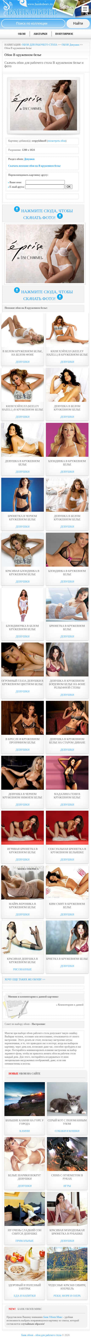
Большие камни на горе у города (25, 1122)
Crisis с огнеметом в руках (67, 1177)
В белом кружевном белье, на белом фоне (23, 353)
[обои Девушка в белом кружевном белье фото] (67, 385)
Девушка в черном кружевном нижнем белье (22, 795)
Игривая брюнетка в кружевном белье (22, 850)
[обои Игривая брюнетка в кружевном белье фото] (22, 828)
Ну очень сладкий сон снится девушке (24, 1232)
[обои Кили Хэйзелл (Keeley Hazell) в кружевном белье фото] (67, 330)
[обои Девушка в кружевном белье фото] (22, 440)
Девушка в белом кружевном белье (67, 408)
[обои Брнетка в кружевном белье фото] (67, 937)
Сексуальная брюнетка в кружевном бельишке (67, 850)
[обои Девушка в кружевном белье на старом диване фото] (67, 718)
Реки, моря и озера (67, 1295)
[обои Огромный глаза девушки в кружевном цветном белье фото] (22, 659)
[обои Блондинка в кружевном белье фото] (67, 440)
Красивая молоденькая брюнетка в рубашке (67, 1232)
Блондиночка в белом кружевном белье (22, 627)
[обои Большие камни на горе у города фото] (24, 1099)
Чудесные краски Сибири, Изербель (67, 1287)
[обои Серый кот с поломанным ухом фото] (67, 1099)
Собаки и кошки (67, 1131)
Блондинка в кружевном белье (67, 463)
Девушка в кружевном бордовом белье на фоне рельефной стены (67, 684)
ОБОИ (21, 33)
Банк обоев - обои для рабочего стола (41, 1335)
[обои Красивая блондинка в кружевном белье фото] (22, 550)
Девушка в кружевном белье (22, 463)
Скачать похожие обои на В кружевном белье (34, 165)
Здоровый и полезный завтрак (24, 1287)
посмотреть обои (57, 140)
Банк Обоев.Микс (52, 1317)
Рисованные (22, 969)
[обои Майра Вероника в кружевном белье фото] (22, 883)
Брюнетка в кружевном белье (67, 627)
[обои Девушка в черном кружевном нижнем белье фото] (22, 773)
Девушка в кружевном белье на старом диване (67, 741)
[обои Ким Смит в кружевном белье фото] (67, 883)
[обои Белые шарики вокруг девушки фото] (24, 1154)
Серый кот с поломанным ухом (67, 1122)
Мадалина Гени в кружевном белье (67, 795)
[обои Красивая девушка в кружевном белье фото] (22, 937)
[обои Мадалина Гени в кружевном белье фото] (67, 773)
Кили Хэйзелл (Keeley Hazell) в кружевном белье (67, 353)
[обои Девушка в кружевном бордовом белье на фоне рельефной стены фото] (67, 659)
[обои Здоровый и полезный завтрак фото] (24, 1264)
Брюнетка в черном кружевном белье (22, 517)
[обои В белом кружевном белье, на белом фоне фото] (22, 330)
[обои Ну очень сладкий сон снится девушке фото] (24, 1209)
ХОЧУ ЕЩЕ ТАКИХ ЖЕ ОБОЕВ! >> (25, 979)
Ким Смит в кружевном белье (67, 905)
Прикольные (24, 1240)
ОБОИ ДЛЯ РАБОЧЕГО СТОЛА (39, 44)
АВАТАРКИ (40, 33)
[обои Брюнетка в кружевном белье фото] (67, 605)
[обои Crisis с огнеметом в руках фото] (67, 1154)
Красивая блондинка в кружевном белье (22, 572)
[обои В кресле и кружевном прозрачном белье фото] (22, 718)
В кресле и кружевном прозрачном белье (23, 741)
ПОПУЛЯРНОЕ (64, 33)
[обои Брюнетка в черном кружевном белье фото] (22, 495)
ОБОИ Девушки (70, 44)
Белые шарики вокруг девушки (24, 1177)
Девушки (29, 159)
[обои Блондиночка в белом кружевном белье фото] (22, 605)
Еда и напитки (25, 1295)
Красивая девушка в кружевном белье (22, 960)
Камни (24, 1131)
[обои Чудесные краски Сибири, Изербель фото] (67, 1264)
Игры (67, 1186)
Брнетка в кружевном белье (67, 958)
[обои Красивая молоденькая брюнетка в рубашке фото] (67, 1209)
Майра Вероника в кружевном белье (22, 905)
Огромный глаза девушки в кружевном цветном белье (22, 682)
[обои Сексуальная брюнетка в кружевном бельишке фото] (67, 828)
